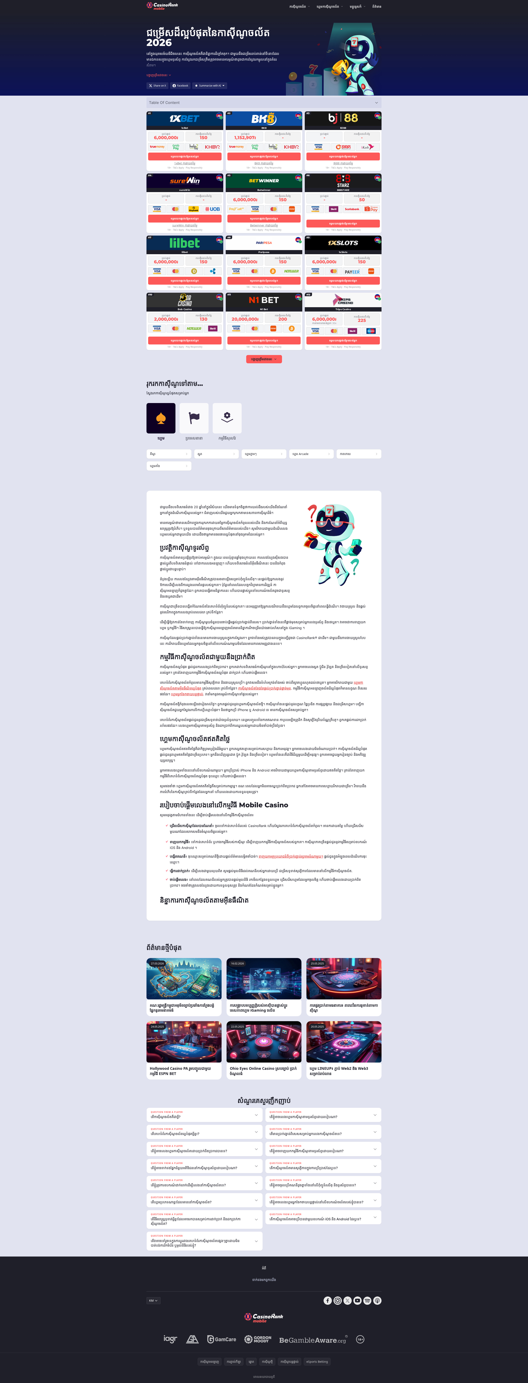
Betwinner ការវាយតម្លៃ (264, 225)
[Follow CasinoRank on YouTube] (357, 1300)
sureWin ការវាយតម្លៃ (184, 225)
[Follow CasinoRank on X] (347, 1300)
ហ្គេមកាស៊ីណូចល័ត (328, 6)
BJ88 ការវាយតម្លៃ (343, 163)
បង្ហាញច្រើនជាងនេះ (261, 359)
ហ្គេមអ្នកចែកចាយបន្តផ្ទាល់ (187, 694)
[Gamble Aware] (314, 1339)
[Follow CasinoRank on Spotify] (367, 1300)
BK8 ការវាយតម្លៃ (263, 163)
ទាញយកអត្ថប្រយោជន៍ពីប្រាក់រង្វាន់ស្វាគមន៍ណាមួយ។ (291, 856)
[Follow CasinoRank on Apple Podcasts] (377, 1300)
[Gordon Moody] (257, 1339)
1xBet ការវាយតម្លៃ (184, 163)
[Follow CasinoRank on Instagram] (338, 1300)
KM (151, 1300)
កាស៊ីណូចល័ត (297, 6)
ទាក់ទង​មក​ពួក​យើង (264, 1279)
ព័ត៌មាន (377, 6)
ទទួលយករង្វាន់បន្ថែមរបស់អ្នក (185, 156)
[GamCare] (221, 1339)
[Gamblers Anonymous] (192, 1339)
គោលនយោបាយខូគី (264, 1377)
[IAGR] (171, 1339)
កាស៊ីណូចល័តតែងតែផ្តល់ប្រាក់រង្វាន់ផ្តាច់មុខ (264, 688)
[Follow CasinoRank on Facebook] (328, 1300)
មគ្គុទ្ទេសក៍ (356, 6)
